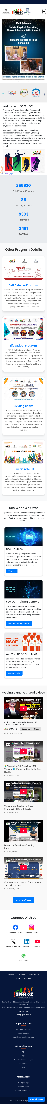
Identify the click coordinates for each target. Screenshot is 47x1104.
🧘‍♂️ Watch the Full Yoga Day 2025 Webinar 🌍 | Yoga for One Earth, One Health (22, 769)
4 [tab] (28, 81)
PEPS (23, 1068)
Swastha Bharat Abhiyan (23, 1060)
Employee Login (24, 1082)
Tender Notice (35, 975)
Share (36, 729)
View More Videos (23, 900)
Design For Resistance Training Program (19, 847)
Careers (22, 975)
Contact (27, 978)
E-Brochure (10, 975)
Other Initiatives (36, 1099)
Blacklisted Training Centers (23, 1037)
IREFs (23, 1056)
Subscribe (26, 729)
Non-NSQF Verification (23, 1090)
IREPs (23, 1052)
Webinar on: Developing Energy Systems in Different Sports (19, 807)
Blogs (18, 978)
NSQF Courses (23, 1033)
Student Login (23, 1086)
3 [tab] (25, 81)
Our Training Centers (23, 1029)
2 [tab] (22, 81)
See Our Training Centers (19, 623)
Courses (11, 571)
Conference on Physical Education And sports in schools (23, 884)
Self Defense (23, 1064)
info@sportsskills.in (24, 1015)
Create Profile (14, 673)
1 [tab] (18, 81)
